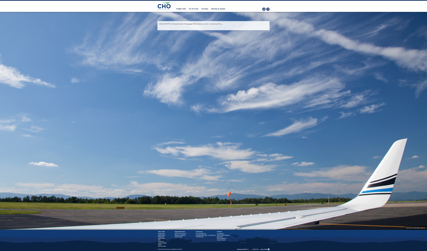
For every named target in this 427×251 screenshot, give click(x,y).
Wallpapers (161, 236)
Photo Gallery (161, 238)
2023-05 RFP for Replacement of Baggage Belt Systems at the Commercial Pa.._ (191, 24)
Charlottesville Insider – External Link (206, 235)
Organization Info (180, 231)
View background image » (415, 228)
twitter (264, 9)
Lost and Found (221, 240)
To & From (193, 9)
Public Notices (178, 236)
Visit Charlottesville (201, 233)
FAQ (159, 240)
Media (159, 244)
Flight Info (181, 9)
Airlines (204, 9)
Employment (161, 233)
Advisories (220, 236)
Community (199, 231)
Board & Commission (180, 233)
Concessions (220, 233)
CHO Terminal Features (223, 235)
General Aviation (162, 243)
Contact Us (161, 241)
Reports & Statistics (180, 235)
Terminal (219, 231)
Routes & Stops (218, 9)
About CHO (161, 231)
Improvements (162, 246)
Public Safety (161, 235)
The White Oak (200, 236)
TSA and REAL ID (222, 238)
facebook (268, 9)
